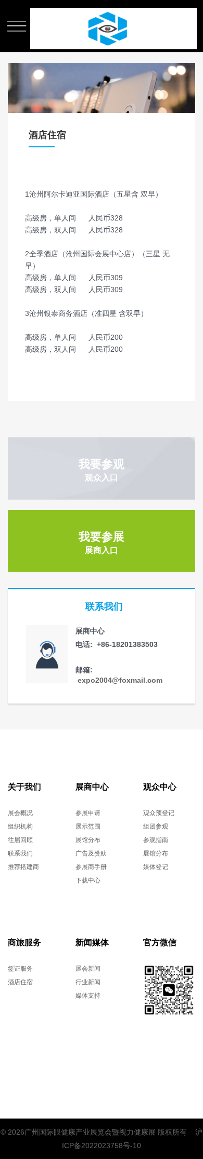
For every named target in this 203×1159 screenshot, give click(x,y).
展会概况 (20, 813)
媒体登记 (155, 867)
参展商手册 (91, 867)
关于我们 (24, 786)
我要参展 (101, 542)
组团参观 (155, 826)
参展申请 (87, 813)
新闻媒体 (92, 942)
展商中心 (92, 786)
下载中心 (87, 880)
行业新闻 (87, 982)
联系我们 (20, 853)
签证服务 (20, 968)
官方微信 (159, 942)
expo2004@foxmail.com (118, 680)
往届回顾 (20, 840)
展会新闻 (87, 968)
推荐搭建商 (23, 867)
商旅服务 (24, 942)
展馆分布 (87, 840)
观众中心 (159, 786)
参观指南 (155, 840)
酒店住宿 (20, 982)
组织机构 (20, 826)
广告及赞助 (91, 853)
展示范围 (87, 826)
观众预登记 (158, 813)
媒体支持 (87, 995)
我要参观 (101, 470)
